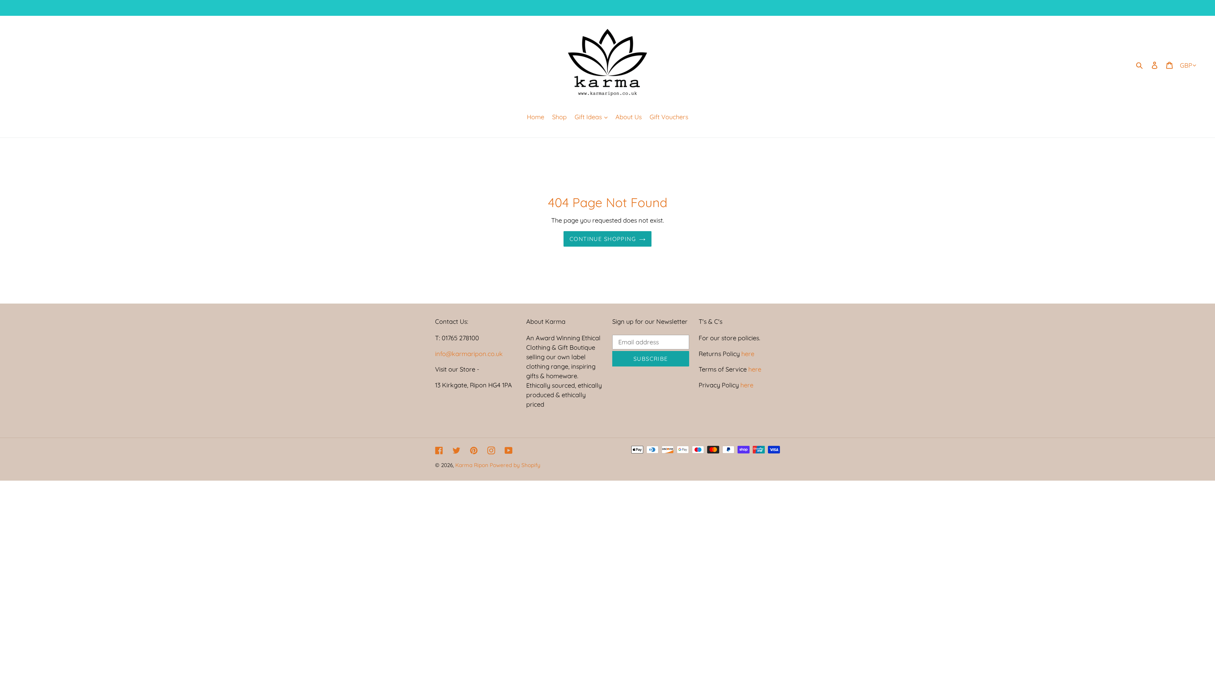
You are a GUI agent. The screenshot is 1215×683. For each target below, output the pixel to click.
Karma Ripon (472, 465)
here (747, 354)
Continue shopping (603, 239)
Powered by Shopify (515, 465)
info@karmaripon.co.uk (469, 354)
